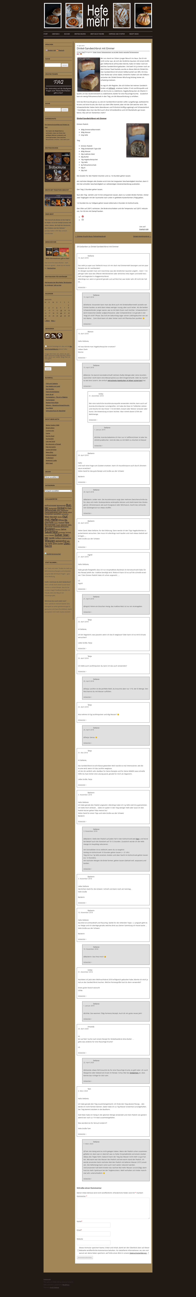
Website (80, 1239)
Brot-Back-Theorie (97, 34)
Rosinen (57, 529)
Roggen (50, 529)
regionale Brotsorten (61, 526)
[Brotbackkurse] (57, 181)
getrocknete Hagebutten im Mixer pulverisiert (125, 380)
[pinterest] (53, 338)
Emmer (99, 52)
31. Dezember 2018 (96, 396)
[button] (86, 217)
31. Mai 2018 (83, 753)
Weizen (50, 540)
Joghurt (70, 512)
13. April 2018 (83, 258)
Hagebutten (64, 510)
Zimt (55, 543)
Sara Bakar (49, 408)
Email (79, 1230)
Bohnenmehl (61, 505)
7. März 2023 (88, 1144)
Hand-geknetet (51, 512)
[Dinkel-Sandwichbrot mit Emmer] (81, 54)
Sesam (51, 535)
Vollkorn (58, 538)
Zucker (60, 543)
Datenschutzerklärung (138, 1253)
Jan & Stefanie (54, 1287)
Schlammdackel (51, 455)
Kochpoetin (50, 439)
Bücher (67, 34)
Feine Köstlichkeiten (52, 392)
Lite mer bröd (50, 441)
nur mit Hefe (114, 52)
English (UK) (143, 229)
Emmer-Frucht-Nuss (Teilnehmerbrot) (90, 236)
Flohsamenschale (106, 52)
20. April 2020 (83, 1029)
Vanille (52, 538)
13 (61, 310)
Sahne (63, 529)
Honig (64, 512)
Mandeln (53, 517)
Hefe (60, 512)
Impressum (47, 1279)
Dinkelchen (134, 1073)
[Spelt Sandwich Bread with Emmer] (78, 54)
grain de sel (49, 394)
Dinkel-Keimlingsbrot (142, 236)
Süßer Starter (57, 536)
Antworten (81, 287)
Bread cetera (50, 428)
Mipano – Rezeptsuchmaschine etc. (58, 405)
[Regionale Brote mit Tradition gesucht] (58, 206)
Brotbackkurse (80, 34)
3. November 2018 (85, 795)
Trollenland (49, 458)
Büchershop (51, 268)
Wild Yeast (49, 463)
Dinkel (95, 52)
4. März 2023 (83, 1091)
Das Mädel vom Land (53, 386)
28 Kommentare (134, 52)
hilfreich (112, 88)
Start (46, 34)
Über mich (55, 34)
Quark (58, 525)
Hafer (58, 510)
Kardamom (49, 514)
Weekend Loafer (51, 460)
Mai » (53, 321)
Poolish (121, 52)
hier (137, 839)
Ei (66, 508)
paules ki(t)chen (51, 450)
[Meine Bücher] (57, 260)
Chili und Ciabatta (52, 383)
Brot (83, 52)
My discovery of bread (53, 444)
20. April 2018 (83, 455)
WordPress (65, 1285)
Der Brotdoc (50, 389)
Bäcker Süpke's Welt (52, 425)
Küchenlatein (50, 400)
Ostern (56, 523)
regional (64, 525)
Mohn (60, 517)
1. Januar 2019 (99, 430)
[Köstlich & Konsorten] (53, 554)
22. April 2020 (88, 1062)
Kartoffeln (57, 514)
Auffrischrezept (50, 505)
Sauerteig (51, 532)
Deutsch (61, 50)
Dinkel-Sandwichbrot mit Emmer (96, 48)
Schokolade (61, 532)
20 (61, 313)
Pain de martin (51, 447)
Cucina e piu (50, 431)
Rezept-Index (134, 34)
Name (79, 1221)
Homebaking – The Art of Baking (56, 397)
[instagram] (47, 338)
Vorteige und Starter (117, 34)
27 (61, 316)
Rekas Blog (49, 452)
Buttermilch (53, 508)
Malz (47, 516)
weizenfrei (126, 52)
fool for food (50, 436)
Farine (48, 433)
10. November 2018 (85, 912)
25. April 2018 (83, 622)
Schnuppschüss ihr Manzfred (55, 411)
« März (47, 321)
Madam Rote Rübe (52, 403)
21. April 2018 (83, 557)
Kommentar (82, 1196)
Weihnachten (66, 538)
